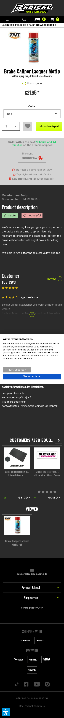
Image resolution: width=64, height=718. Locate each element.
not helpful (34, 215)
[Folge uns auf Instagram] (47, 684)
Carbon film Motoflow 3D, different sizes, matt (17, 473)
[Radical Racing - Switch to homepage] (32, 8)
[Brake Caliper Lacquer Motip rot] (17, 525)
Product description (20, 207)
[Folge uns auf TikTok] (16, 684)
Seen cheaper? (46, 178)
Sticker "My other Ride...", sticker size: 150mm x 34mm (47, 473)
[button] (6, 712)
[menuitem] (8, 19)
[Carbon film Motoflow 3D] (17, 458)
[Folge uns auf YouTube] (36, 684)
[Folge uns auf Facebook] (26, 684)
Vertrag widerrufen (32, 607)
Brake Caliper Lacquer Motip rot (17, 542)
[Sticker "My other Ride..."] (47, 458)
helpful (11, 215)
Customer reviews (10, 279)
